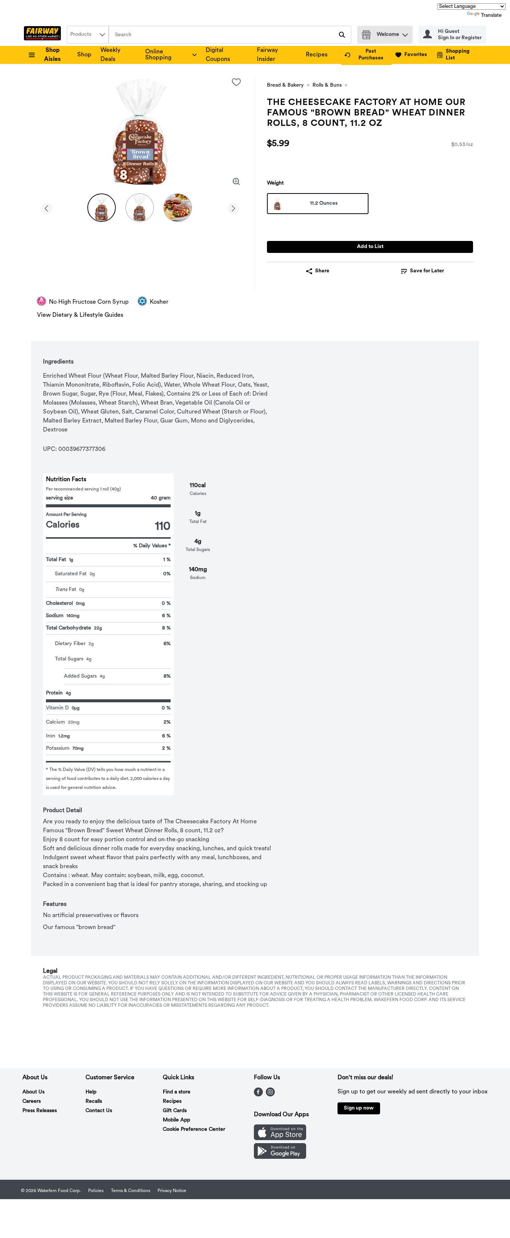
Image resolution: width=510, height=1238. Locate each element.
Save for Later (427, 271)
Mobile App (176, 1120)
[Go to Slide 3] (177, 207)
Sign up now (359, 1108)
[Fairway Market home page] (44, 34)
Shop (84, 55)
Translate (491, 15)
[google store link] (280, 1157)
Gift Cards (175, 1111)
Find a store (176, 1092)
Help (90, 1092)
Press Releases (39, 1111)
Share (322, 271)
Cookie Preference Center (194, 1129)
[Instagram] (270, 1095)
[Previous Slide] (46, 207)
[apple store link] (280, 1139)
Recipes (316, 55)
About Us (33, 1092)
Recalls (93, 1101)
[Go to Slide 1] (101, 207)
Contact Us (98, 1111)
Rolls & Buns (327, 85)
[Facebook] (258, 1095)
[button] (405, 33)
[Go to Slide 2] (139, 207)
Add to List (370, 247)
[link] (366, 55)
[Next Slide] (233, 207)
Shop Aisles (52, 54)
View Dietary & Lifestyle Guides (80, 315)
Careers (31, 1101)
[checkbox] (236, 82)
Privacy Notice (172, 1191)
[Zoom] (236, 181)
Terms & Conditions (130, 1191)
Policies (95, 1191)
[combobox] (88, 35)
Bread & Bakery (285, 85)
